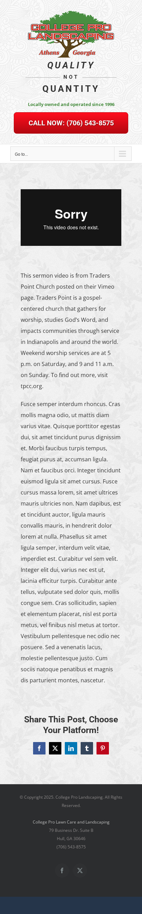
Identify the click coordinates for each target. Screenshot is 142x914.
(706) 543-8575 (71, 123)
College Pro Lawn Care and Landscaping (71, 822)
